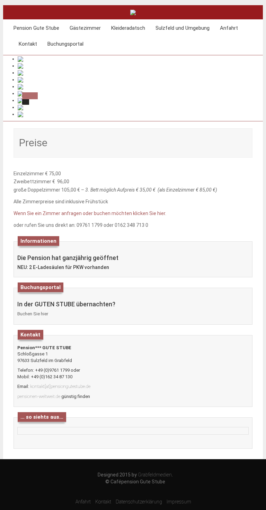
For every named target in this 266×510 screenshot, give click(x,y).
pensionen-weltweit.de (38, 396)
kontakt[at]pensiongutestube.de (60, 386)
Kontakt (28, 44)
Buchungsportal (65, 44)
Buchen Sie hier (32, 313)
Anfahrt (229, 28)
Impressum (179, 501)
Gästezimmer (85, 28)
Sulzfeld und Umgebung (183, 28)
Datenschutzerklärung (139, 501)
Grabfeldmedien (155, 474)
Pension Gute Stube (36, 28)
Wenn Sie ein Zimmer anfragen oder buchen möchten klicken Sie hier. (90, 213)
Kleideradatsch (128, 28)
